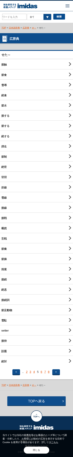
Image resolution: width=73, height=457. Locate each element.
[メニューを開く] (67, 6)
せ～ (34, 28)
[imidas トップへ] (20, 6)
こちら (54, 442)
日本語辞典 (14, 28)
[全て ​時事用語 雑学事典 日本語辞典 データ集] (39, 17)
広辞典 (26, 28)
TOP (4, 28)
